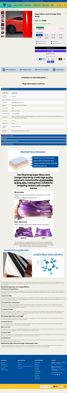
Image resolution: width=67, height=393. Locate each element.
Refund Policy (3, 362)
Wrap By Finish (27, 5)
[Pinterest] (52, 374)
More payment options (50, 53)
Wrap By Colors (36, 5)
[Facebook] (54, 374)
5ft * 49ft (39, 37)
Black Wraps (37, 366)
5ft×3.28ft (39, 35)
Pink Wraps (37, 373)
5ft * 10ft (46, 35)
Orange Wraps (37, 371)
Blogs (52, 5)
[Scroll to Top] (65, 387)
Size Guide (62, 28)
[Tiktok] (59, 374)
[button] (64, 5)
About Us (19, 364)
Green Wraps (37, 369)
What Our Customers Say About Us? (25, 366)
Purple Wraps (37, 362)
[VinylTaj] (7, 5)
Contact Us (20, 368)
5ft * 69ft (53, 37)
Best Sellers (20, 5)
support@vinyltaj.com (58, 366)
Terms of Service (4, 366)
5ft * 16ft (53, 35)
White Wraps (37, 377)
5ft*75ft (60, 37)
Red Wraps (37, 364)
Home (15, 5)
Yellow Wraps (37, 378)
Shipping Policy (4, 364)
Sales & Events (45, 5)
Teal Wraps (37, 375)
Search (19, 362)
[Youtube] (58, 374)
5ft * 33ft (60, 35)
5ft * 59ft (46, 37)
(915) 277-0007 (58, 367)
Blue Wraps (37, 368)
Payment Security (4, 369)
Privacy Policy (3, 368)
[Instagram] (56, 374)
